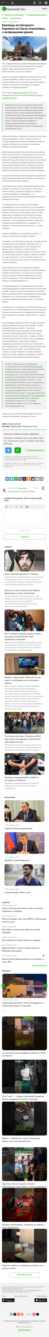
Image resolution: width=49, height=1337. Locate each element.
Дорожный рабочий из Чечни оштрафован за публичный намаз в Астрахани (23, 1004)
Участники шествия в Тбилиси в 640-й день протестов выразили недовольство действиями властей (23, 739)
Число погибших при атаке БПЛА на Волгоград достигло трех (24, 920)
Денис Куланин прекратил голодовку (22, 573)
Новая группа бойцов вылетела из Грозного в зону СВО (23, 960)
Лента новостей (15, 18)
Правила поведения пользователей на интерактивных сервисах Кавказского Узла (24, 1321)
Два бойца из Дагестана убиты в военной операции (21, 931)
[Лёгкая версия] (12, 3)
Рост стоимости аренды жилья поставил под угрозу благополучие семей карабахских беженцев (23, 636)
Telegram (31, 364)
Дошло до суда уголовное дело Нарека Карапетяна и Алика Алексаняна (22, 591)
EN (7, 2)
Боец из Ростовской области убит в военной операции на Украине (22, 909)
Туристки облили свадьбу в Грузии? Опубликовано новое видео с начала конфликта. (24, 1185)
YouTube (31, 393)
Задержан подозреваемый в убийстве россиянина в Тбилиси (22, 778)
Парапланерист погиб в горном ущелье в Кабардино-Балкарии (21, 949)
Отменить (24, 537)
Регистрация (24, 530)
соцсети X (10, 390)
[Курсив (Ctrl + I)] (11, 507)
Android (11, 375)
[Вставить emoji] (26, 507)
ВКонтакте (25, 396)
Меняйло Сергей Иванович (17, 860)
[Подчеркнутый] (16, 507)
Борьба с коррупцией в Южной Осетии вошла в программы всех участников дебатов (23, 680)
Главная (5, 18)
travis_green (22, 488)
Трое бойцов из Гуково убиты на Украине (21, 940)
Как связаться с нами (21, 1296)
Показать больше (24, 1275)
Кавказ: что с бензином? (14, 15)
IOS (17, 375)
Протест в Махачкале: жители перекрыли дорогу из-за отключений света (21, 1139)
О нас (4, 1296)
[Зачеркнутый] (20, 507)
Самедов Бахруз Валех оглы (17, 892)
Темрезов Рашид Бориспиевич (18, 828)
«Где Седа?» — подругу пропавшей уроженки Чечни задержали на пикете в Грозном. (23, 1097)
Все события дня (40, 966)
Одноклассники (38, 396)
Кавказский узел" (20, 93)
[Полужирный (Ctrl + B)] (6, 507)
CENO (37, 367)
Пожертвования (41, 1296)
